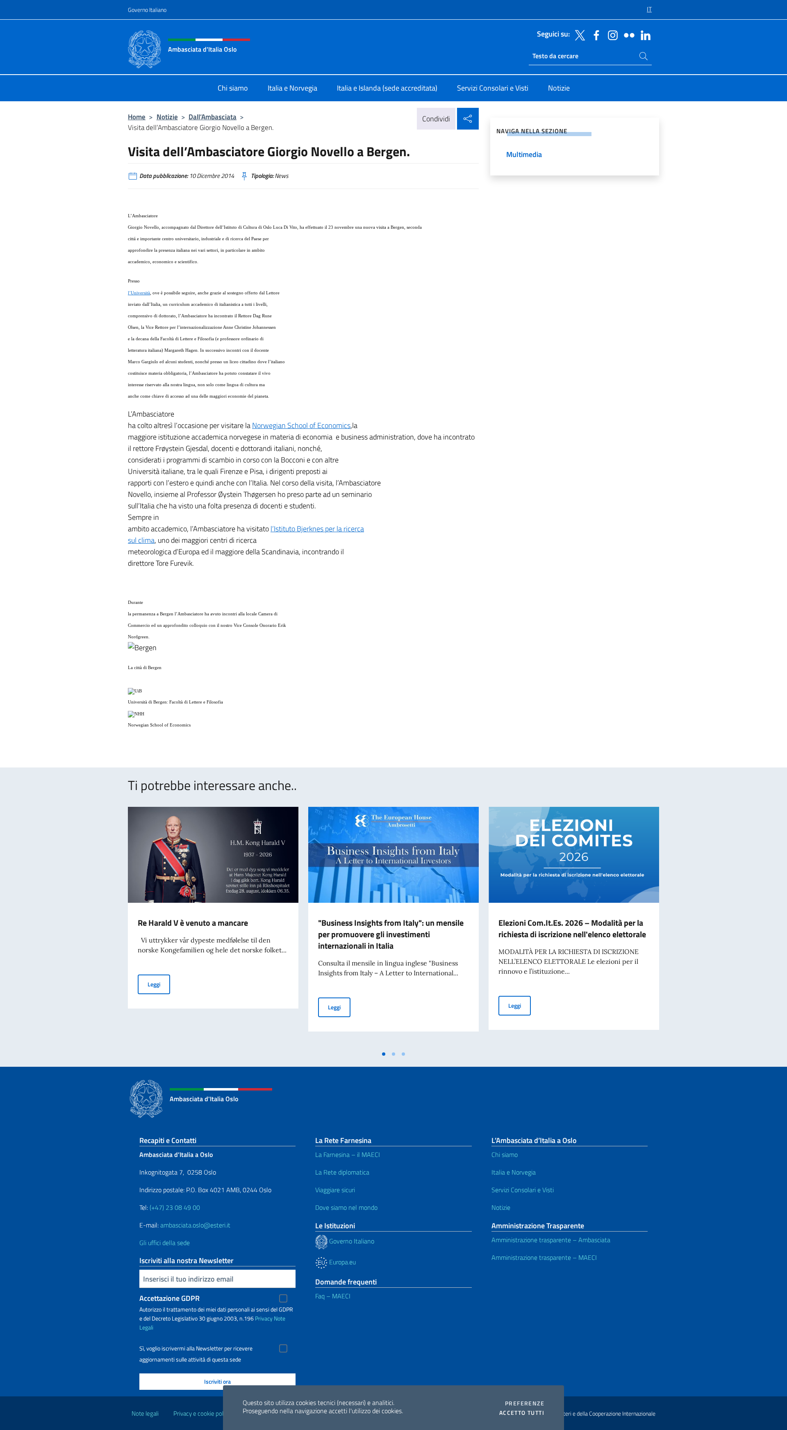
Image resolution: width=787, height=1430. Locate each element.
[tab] (383, 1054)
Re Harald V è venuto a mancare (193, 922)
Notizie (167, 117)
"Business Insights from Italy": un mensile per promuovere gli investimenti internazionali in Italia (391, 934)
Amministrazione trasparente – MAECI (544, 1257)
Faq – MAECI (332, 1296)
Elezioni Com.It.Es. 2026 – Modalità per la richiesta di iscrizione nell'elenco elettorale (572, 928)
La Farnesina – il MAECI (347, 1154)
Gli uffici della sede (164, 1243)
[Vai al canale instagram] (611, 34)
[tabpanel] (213, 926)
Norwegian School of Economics (301, 425)
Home (137, 117)
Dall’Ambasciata (213, 117)
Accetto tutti (521, 1413)
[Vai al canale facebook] (594, 34)
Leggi (159, 983)
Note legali (145, 1413)
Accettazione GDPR (169, 1298)
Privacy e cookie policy (201, 1413)
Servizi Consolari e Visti (522, 1190)
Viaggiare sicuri (335, 1190)
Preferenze (524, 1403)
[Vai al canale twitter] (578, 34)
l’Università (139, 293)
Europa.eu (342, 1262)
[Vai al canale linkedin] (643, 34)
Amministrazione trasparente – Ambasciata (550, 1240)
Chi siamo (504, 1154)
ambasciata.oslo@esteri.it (195, 1225)
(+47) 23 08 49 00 (175, 1207)
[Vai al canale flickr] (627, 34)
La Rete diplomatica (342, 1172)
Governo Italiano (147, 9)
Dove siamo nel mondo (346, 1207)
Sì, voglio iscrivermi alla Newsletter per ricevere (195, 1348)
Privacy (264, 1318)
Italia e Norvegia (513, 1172)
